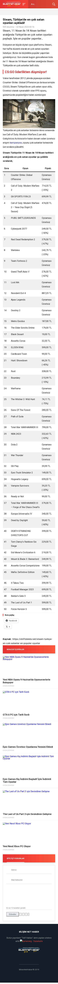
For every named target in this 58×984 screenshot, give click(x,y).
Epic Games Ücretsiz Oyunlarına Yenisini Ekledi (28, 746)
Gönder (12, 914)
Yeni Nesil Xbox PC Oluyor (17, 846)
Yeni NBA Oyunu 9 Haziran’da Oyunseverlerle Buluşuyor (26, 681)
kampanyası (16, 142)
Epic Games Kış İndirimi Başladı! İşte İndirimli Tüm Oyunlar (27, 780)
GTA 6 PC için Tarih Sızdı (16, 714)
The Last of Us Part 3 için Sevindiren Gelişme (27, 814)
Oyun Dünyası (8, 686)
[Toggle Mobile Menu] (23, 4)
